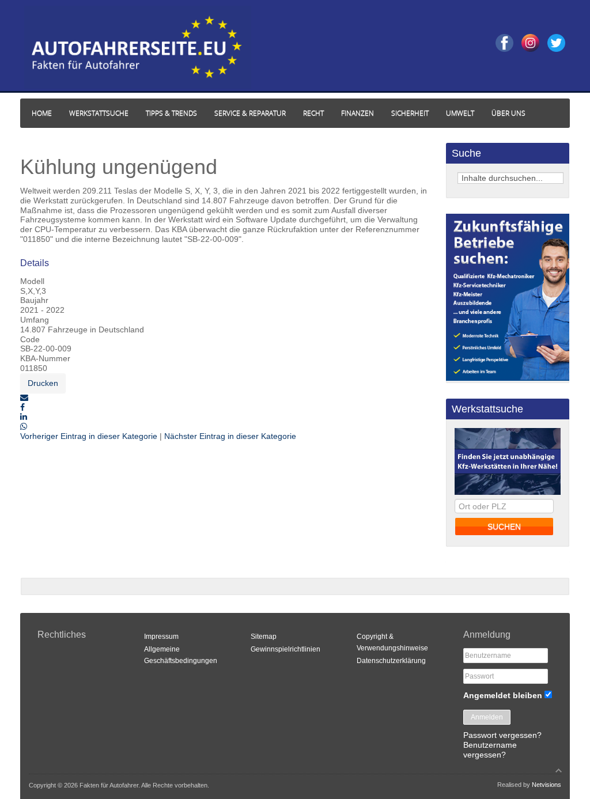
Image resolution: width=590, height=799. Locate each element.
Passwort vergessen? (502, 735)
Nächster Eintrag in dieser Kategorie (230, 436)
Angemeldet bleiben (502, 695)
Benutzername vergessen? (490, 749)
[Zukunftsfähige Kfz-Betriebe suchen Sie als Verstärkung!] (507, 378)
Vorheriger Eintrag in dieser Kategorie (90, 436)
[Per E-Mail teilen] (24, 397)
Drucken (43, 383)
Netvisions (546, 784)
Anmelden (487, 717)
